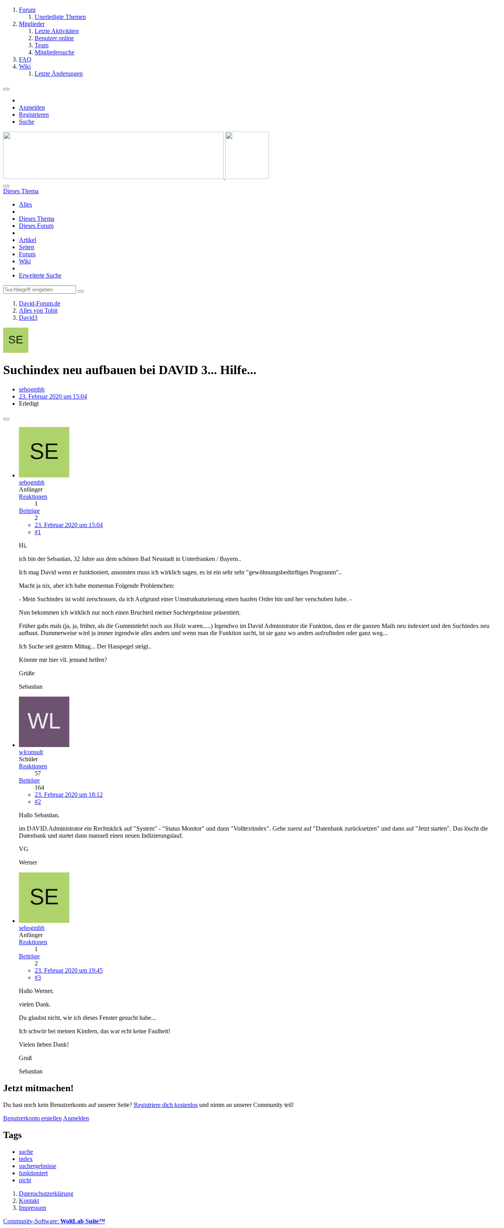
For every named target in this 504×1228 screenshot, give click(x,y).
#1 (38, 532)
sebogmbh (31, 389)
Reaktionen (33, 496)
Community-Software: (54, 1221)
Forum (27, 254)
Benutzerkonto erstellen (32, 1118)
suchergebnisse (37, 1166)
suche (26, 1151)
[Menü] (6, 89)
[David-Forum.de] (136, 176)
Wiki (25, 261)
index (26, 1158)
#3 (38, 977)
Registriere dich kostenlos (166, 1104)
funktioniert (33, 1173)
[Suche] (6, 186)
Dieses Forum (36, 225)
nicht (25, 1180)
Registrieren (34, 114)
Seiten (26, 247)
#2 (38, 801)
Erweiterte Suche (40, 275)
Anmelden (32, 107)
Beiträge (29, 510)
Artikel (27, 240)
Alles (25, 204)
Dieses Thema (36, 218)
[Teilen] (6, 419)
